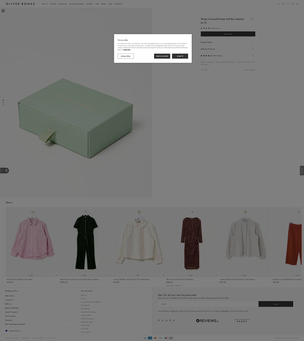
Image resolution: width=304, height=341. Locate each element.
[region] (153, 48)
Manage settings (126, 56)
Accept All (180, 56)
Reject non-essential (162, 56)
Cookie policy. (127, 49)
